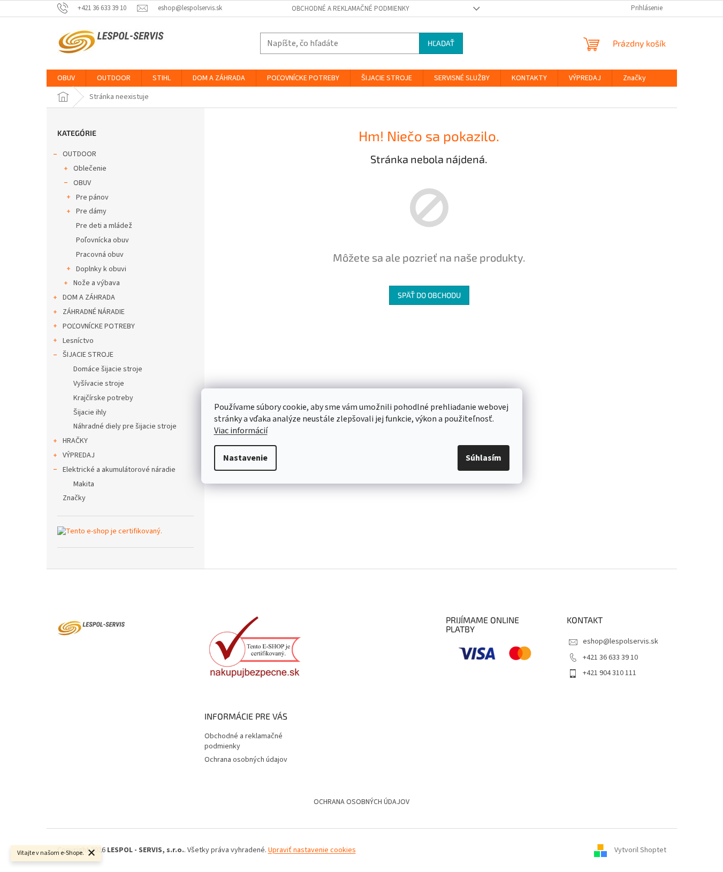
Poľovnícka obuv (102, 240)
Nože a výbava (96, 283)
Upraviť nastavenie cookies (312, 850)
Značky (74, 498)
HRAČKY (75, 440)
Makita (83, 484)
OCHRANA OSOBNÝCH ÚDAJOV (361, 802)
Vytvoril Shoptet (640, 850)
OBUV (82, 183)
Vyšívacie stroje (98, 383)
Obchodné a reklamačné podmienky (350, 8)
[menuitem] (66, 78)
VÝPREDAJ (79, 455)
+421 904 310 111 (609, 673)
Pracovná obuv (100, 254)
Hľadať (441, 43)
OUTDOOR (79, 154)
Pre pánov (92, 197)
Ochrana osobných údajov (245, 759)
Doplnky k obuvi (101, 269)
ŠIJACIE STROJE (88, 354)
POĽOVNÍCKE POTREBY (99, 326)
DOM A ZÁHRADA (89, 297)
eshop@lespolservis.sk (620, 641)
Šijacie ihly (89, 412)
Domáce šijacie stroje (107, 369)
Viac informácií (241, 431)
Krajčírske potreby (103, 398)
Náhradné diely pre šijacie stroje (125, 426)
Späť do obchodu (429, 295)
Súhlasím (483, 458)
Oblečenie (89, 168)
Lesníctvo (78, 340)
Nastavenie (245, 458)
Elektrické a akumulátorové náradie (119, 469)
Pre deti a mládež (104, 225)
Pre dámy (91, 211)
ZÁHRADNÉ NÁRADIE (94, 312)
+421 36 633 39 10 (610, 657)
